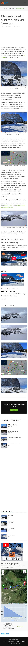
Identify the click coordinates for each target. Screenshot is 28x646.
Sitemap (18, 641)
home (4, 641)
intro (9, 445)
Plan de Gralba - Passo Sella (14, 444)
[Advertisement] (14, 37)
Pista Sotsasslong (9, 291)
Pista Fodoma (11, 535)
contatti (23, 641)
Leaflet (10, 603)
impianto (10, 426)
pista (2, 27)
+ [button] (3, 571)
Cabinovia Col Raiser (13, 424)
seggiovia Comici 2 (8, 207)
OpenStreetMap (16, 603)
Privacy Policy (10, 641)
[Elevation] (26, 604)
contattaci (14, 410)
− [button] (3, 573)
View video (3, 299)
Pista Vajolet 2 (11, 528)
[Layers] (24, 571)
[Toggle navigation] (25, 3)
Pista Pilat (10, 515)
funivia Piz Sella (8, 205)
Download (19, 626)
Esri (26, 603)
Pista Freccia (11, 522)
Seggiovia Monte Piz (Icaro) (14, 437)
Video (5, 275)
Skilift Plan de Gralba (13, 431)
